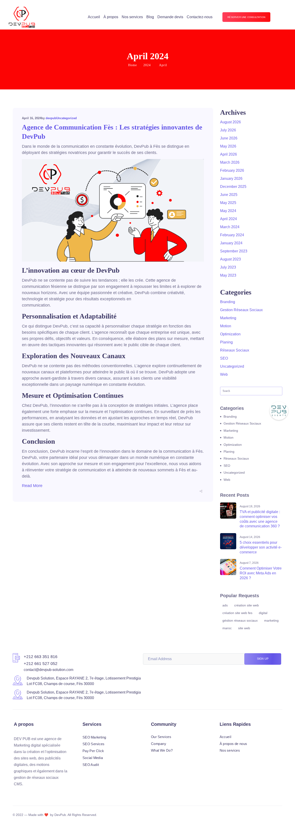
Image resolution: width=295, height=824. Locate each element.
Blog (150, 17)
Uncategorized (66, 118)
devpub (51, 118)
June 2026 (228, 138)
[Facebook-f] (16, 793)
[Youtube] (40, 793)
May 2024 (228, 211)
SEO (224, 358)
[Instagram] (32, 793)
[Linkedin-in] (24, 793)
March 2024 (229, 227)
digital (263, 613)
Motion (225, 326)
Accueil (94, 17)
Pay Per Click (93, 751)
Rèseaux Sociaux (234, 350)
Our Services (161, 737)
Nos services (132, 17)
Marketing (228, 318)
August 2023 (230, 259)
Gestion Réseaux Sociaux (241, 310)
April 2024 (228, 219)
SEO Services (93, 744)
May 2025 (228, 203)
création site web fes (237, 613)
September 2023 (233, 251)
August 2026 (230, 122)
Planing (226, 342)
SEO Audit (91, 764)
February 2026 (232, 170)
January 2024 (231, 243)
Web (224, 374)
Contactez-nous (199, 17)
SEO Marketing (94, 737)
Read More (32, 485)
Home (132, 65)
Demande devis (170, 17)
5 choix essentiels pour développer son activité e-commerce (261, 547)
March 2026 (229, 162)
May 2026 (228, 146)
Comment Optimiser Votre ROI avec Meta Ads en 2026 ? (261, 573)
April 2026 (228, 154)
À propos (110, 17)
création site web (246, 605)
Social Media (93, 757)
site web (244, 628)
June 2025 (228, 195)
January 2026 (231, 178)
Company (158, 743)
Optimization (230, 334)
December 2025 (233, 187)
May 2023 (228, 275)
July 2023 (228, 267)
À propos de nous (233, 743)
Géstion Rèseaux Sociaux (240, 620)
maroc (227, 628)
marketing (271, 620)
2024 (147, 65)
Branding (227, 302)
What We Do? (162, 750)
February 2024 (232, 235)
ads (225, 605)
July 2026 (228, 130)
